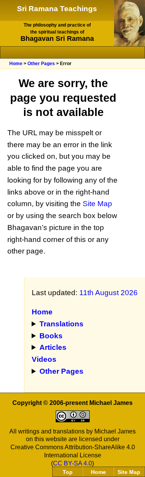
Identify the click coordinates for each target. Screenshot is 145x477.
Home (15, 63)
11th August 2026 (108, 293)
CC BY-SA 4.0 (72, 463)
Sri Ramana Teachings (57, 9)
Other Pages (41, 63)
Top (68, 472)
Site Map (97, 204)
